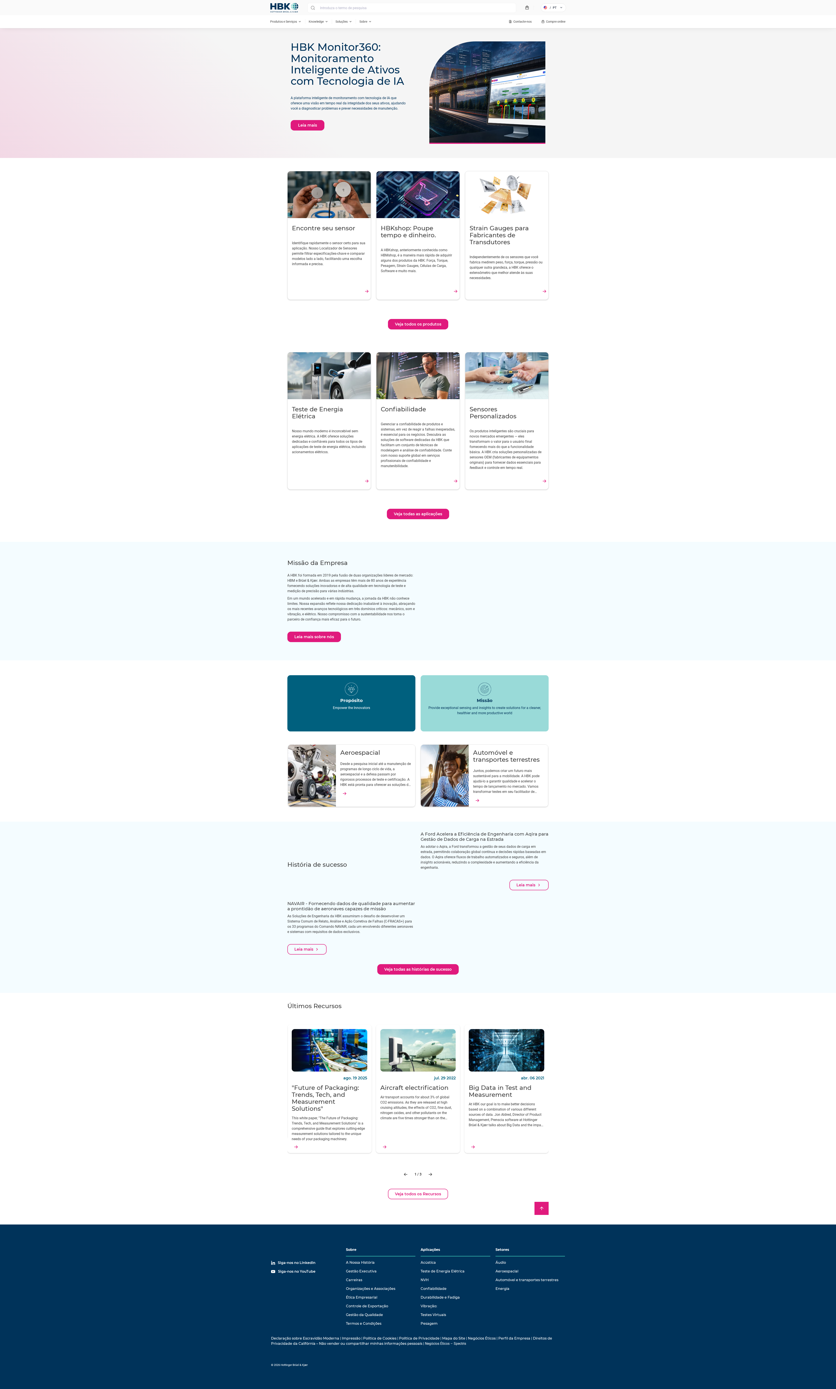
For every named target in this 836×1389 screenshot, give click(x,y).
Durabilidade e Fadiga (440, 1297)
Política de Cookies (379, 1338)
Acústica (428, 1262)
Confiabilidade (434, 1289)
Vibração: (429, 1306)
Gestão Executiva (361, 1271)
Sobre (351, 1250)
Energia (502, 1289)
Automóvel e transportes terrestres (527, 1280)
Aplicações (430, 1250)
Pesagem (429, 1323)
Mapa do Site (453, 1338)
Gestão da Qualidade (364, 1315)
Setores (502, 1250)
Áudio (501, 1262)
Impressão (351, 1338)
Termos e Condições (363, 1323)
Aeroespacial (507, 1271)
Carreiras (354, 1280)
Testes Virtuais (433, 1315)
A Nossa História (360, 1262)
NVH (425, 1280)
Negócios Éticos (482, 1338)
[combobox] (411, 8)
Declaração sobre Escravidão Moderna (305, 1338)
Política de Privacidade (419, 1338)
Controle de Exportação (367, 1306)
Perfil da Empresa (514, 1338)
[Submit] (313, 8)
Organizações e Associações (370, 1289)
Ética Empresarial (361, 1297)
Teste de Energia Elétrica (443, 1271)
